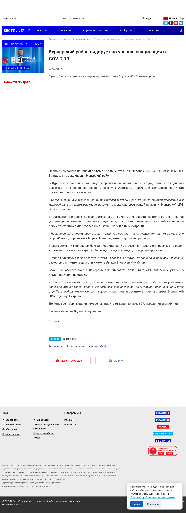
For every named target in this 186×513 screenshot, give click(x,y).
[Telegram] (165, 23)
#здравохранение (75, 346)
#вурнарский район (98, 346)
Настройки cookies (11, 504)
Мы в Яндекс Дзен (72, 360)
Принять (137, 504)
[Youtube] (176, 23)
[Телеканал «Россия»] (162, 413)
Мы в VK (118, 360)
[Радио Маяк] (163, 427)
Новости (65, 39)
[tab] (55, 339)
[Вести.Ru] (162, 420)
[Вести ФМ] (163, 440)
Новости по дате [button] (16, 82)
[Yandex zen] (170, 23)
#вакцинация (55, 346)
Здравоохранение (81, 39)
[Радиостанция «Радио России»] (163, 433)
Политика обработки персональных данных (58, 501)
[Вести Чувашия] (16, 30)
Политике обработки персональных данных (152, 497)
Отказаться (153, 504)
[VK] (181, 23)
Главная (53, 39)
